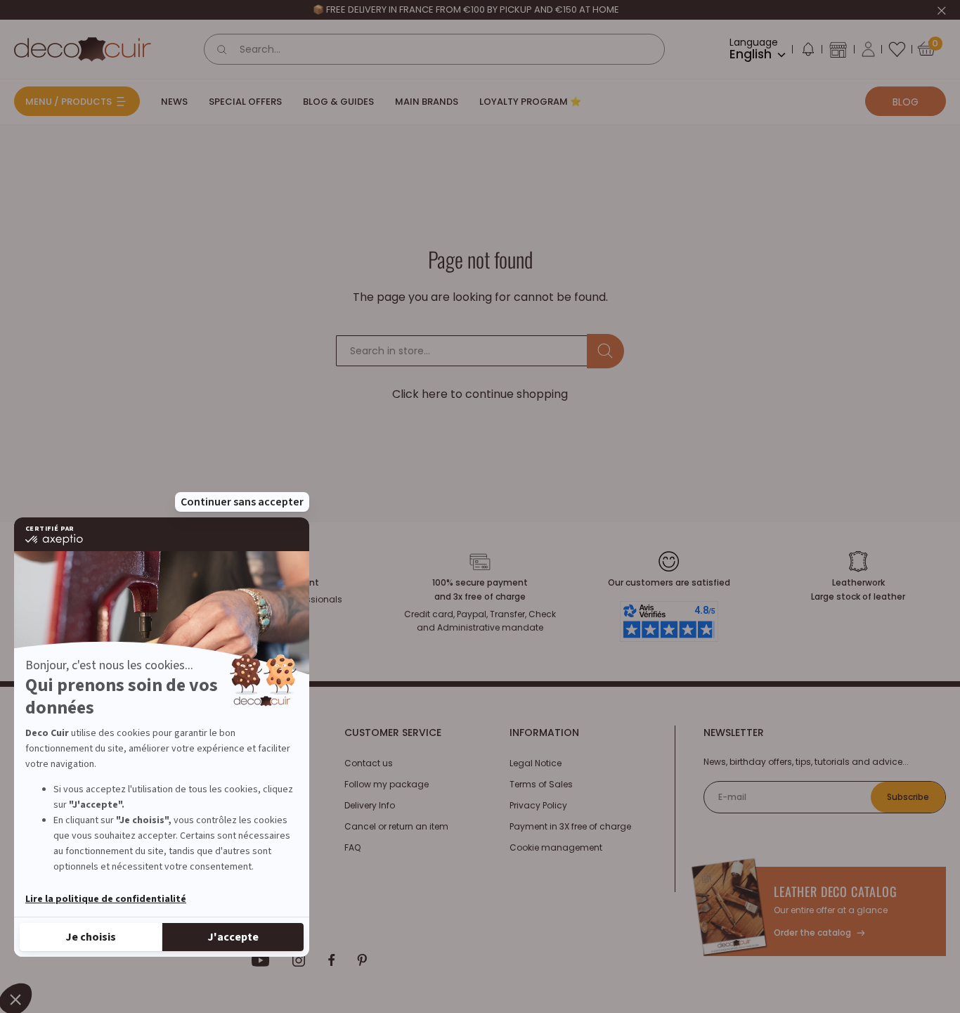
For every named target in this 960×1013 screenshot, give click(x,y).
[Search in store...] (605, 351)
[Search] (222, 49)
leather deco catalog (835, 891)
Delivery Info (369, 805)
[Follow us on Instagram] (299, 960)
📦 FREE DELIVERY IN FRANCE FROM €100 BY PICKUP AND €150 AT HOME (466, 9)
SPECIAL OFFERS (245, 101)
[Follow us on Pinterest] (362, 960)
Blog (906, 102)
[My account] (868, 49)
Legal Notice (536, 763)
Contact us (368, 763)
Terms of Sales (541, 784)
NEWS (174, 101)
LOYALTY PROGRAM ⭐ (530, 101)
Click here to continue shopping (480, 394)
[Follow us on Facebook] (331, 960)
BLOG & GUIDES (338, 101)
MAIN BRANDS (426, 101)
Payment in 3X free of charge (570, 826)
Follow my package (386, 784)
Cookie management (556, 847)
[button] (807, 52)
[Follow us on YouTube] (261, 960)
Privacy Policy (538, 805)
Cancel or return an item (396, 826)
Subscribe (908, 797)
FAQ (352, 847)
